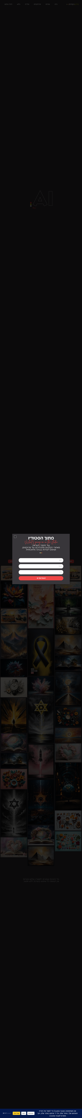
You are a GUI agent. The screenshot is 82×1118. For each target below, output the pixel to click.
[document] (41, 559)
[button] (15, 537)
